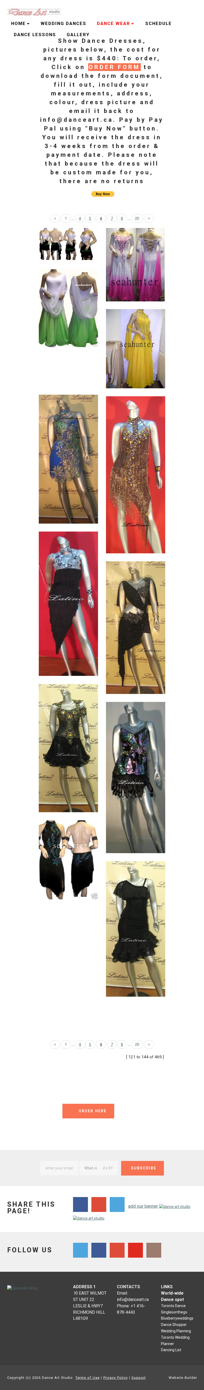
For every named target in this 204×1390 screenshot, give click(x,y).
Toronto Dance (173, 1306)
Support (138, 1378)
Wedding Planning (176, 1331)
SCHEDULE (158, 23)
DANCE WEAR (113, 23)
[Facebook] (98, 1250)
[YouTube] (135, 1250)
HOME (18, 23)
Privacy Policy (115, 1378)
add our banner (143, 1206)
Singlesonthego (174, 1312)
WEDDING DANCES (63, 23)
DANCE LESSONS (35, 34)
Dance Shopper (174, 1324)
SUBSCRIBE (143, 1168)
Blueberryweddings (177, 1318)
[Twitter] (80, 1250)
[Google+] (117, 1250)
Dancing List (171, 1350)
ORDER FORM (114, 67)
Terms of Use (87, 1378)
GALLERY (78, 34)
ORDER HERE (93, 1111)
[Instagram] (153, 1250)
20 (137, 218)
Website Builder (183, 1378)
